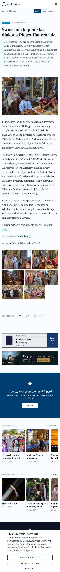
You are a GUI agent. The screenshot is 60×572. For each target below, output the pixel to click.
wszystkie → (52, 426)
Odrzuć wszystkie (30, 564)
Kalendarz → (53, 11)
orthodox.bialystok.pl (18, 236)
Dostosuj (30, 568)
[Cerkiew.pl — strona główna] (11, 4)
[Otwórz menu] (55, 4)
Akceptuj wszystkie (30, 557)
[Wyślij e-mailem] (35, 316)
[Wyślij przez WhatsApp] (27, 316)
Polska (5, 23)
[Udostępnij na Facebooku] (20, 316)
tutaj (4, 229)
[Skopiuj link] (42, 316)
